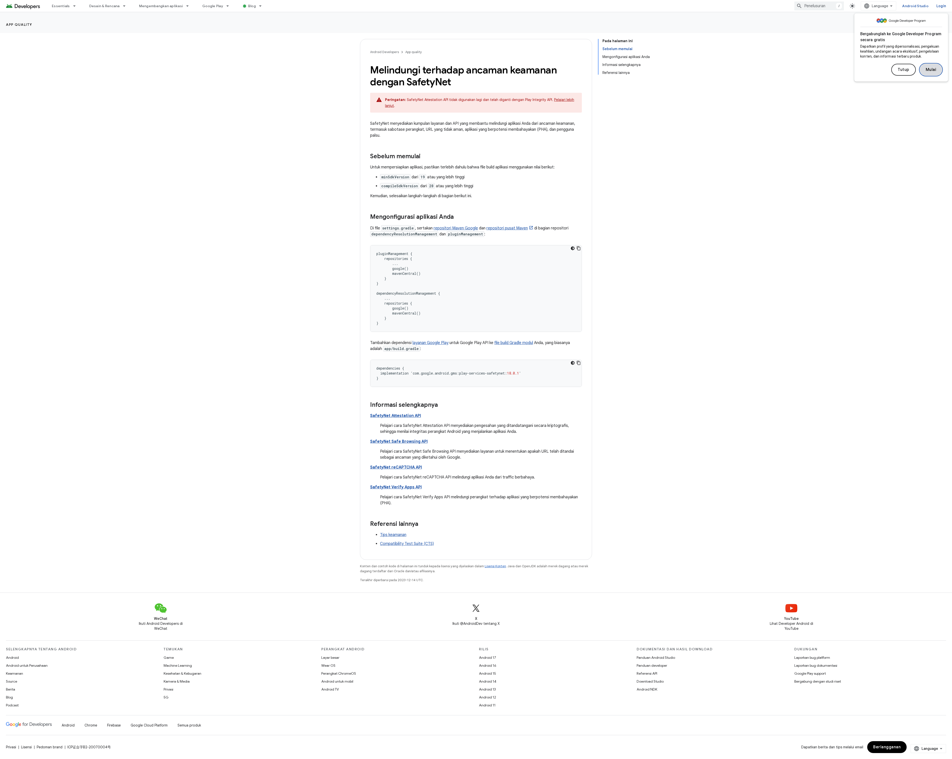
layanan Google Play (430, 342)
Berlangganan (887, 747)
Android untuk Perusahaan (27, 665)
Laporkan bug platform (812, 657)
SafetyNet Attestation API (395, 415)
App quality (19, 24)
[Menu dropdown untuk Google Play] (230, 6)
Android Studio (915, 6)
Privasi (168, 689)
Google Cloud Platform (149, 725)
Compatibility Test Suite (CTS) (407, 543)
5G (166, 697)
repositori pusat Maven (507, 228)
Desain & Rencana (104, 6)
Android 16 (487, 665)
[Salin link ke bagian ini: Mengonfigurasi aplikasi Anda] (459, 217)
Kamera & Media (177, 681)
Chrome (91, 725)
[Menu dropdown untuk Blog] (262, 6)
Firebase (114, 725)
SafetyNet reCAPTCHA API (396, 467)
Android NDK (647, 689)
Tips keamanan (393, 534)
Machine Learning (178, 665)
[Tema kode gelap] (573, 248)
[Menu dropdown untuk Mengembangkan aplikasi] (189, 6)
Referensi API (647, 673)
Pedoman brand (49, 747)
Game (169, 657)
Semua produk (189, 725)
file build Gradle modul (513, 342)
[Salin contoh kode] (579, 248)
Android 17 (487, 657)
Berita (10, 689)
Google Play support (810, 673)
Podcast (12, 705)
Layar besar (330, 657)
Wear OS (328, 665)
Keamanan (14, 673)
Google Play (212, 6)
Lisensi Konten (495, 566)
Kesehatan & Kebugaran (182, 673)
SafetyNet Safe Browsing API (399, 441)
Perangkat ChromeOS (338, 673)
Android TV (330, 689)
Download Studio (650, 681)
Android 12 (487, 697)
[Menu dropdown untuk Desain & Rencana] (126, 6)
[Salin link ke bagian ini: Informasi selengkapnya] (443, 405)
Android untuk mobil (337, 681)
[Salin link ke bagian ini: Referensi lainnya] (423, 524)
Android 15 (487, 673)
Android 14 (487, 681)
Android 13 (487, 689)
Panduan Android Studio (656, 657)
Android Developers (384, 52)
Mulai (931, 69)
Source (11, 681)
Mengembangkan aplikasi (161, 6)
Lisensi (26, 747)
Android (12, 657)
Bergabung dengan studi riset (817, 681)
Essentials (61, 6)
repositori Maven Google (456, 228)
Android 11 (487, 705)
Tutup (903, 69)
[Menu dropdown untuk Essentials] (76, 6)
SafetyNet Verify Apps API (396, 487)
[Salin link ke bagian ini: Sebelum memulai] (425, 157)
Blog (252, 6)
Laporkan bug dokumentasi (815, 665)
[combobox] (819, 5)
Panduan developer (652, 665)
